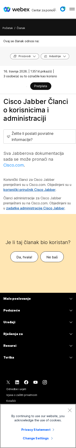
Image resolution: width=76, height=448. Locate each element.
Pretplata (40, 86)
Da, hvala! (24, 257)
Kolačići (11, 400)
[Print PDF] (26, 86)
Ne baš (52, 257)
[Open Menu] (72, 9)
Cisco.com (13, 165)
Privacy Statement (35, 429)
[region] (38, 426)
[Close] (70, 410)
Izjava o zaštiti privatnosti (21, 395)
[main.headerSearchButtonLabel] (54, 8)
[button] (62, 9)
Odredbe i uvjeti (16, 389)
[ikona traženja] (54, 10)
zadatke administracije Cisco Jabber (35, 208)
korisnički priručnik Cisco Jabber (29, 190)
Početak (8, 28)
